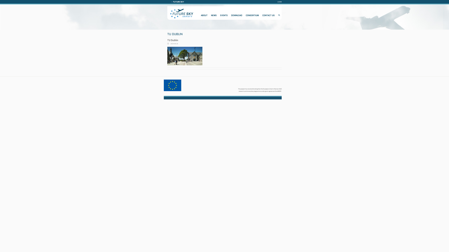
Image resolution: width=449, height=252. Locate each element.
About (204, 15)
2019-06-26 (174, 44)
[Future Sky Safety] (181, 14)
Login (279, 2)
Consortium (252, 15)
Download (236, 15)
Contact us (268, 15)
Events (224, 15)
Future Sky (178, 1)
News (214, 15)
